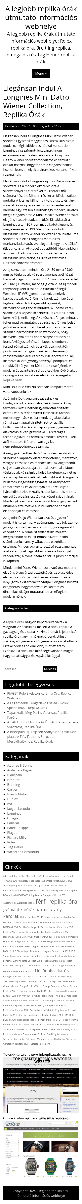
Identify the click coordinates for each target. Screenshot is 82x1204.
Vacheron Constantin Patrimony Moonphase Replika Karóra (34, 1039)
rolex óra (27, 651)
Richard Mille (16, 837)
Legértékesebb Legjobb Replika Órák (34, 946)
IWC (10, 804)
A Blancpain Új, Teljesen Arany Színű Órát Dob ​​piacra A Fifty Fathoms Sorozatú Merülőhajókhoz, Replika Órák (42, 737)
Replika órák (12, 380)
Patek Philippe (18, 828)
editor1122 (53, 126)
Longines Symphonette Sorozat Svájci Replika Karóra (31, 960)
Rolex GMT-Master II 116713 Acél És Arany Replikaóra (50, 1024)
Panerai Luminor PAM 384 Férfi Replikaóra (25, 995)
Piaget (12, 832)
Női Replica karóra (53, 970)
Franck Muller (17, 794)
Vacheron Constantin (23, 852)
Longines (14, 813)
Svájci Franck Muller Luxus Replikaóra (23, 1029)
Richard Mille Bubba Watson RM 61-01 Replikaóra (41, 1010)
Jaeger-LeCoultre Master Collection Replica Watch (45, 932)
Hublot (12, 799)
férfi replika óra (56, 901)
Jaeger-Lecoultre (19, 808)
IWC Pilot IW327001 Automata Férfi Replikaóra (27, 922)
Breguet (13, 780)
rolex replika (60, 627)
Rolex (24, 608)
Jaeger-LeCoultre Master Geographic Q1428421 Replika (32, 936)
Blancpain (14, 775)
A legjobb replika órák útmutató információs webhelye (41, 17)
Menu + (41, 73)
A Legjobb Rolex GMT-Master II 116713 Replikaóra (29, 876)
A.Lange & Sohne (19, 765)
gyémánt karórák (19, 909)
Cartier (12, 789)
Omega (12, 818)
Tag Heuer (15, 847)
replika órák (15, 622)
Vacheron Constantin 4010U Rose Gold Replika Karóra (40, 1034)
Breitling (13, 784)
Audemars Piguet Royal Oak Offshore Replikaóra (40, 890)
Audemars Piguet (20, 770)
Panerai (13, 823)
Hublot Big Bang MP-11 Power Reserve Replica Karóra (47, 917)
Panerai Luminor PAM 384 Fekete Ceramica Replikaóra (48, 991)
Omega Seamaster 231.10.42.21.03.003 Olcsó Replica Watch (34, 976)
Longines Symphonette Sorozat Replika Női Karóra (48, 956)
